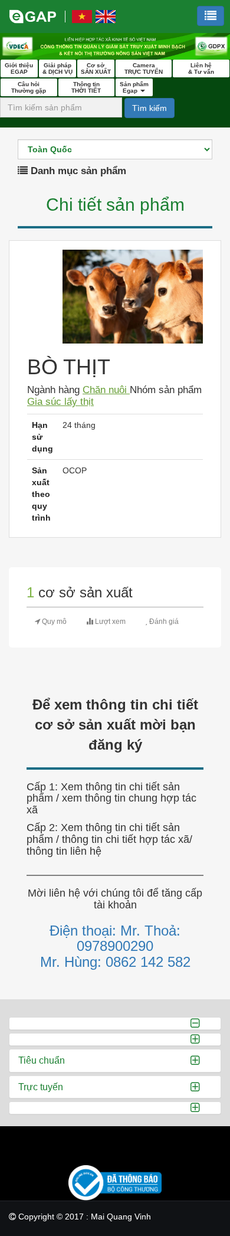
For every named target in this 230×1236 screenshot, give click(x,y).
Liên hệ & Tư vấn (201, 68)
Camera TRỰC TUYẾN (143, 68)
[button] (210, 16)
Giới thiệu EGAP (19, 68)
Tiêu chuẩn (41, 1060)
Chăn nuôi (106, 389)
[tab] (115, 1023)
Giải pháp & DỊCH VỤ (57, 68)
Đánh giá (163, 621)
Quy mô (53, 621)
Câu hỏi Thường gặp (28, 87)
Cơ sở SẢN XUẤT (96, 68)
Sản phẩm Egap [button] (134, 87)
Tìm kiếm (149, 108)
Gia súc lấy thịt (60, 401)
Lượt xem (109, 621)
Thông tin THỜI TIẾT (86, 87)
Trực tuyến (40, 1087)
